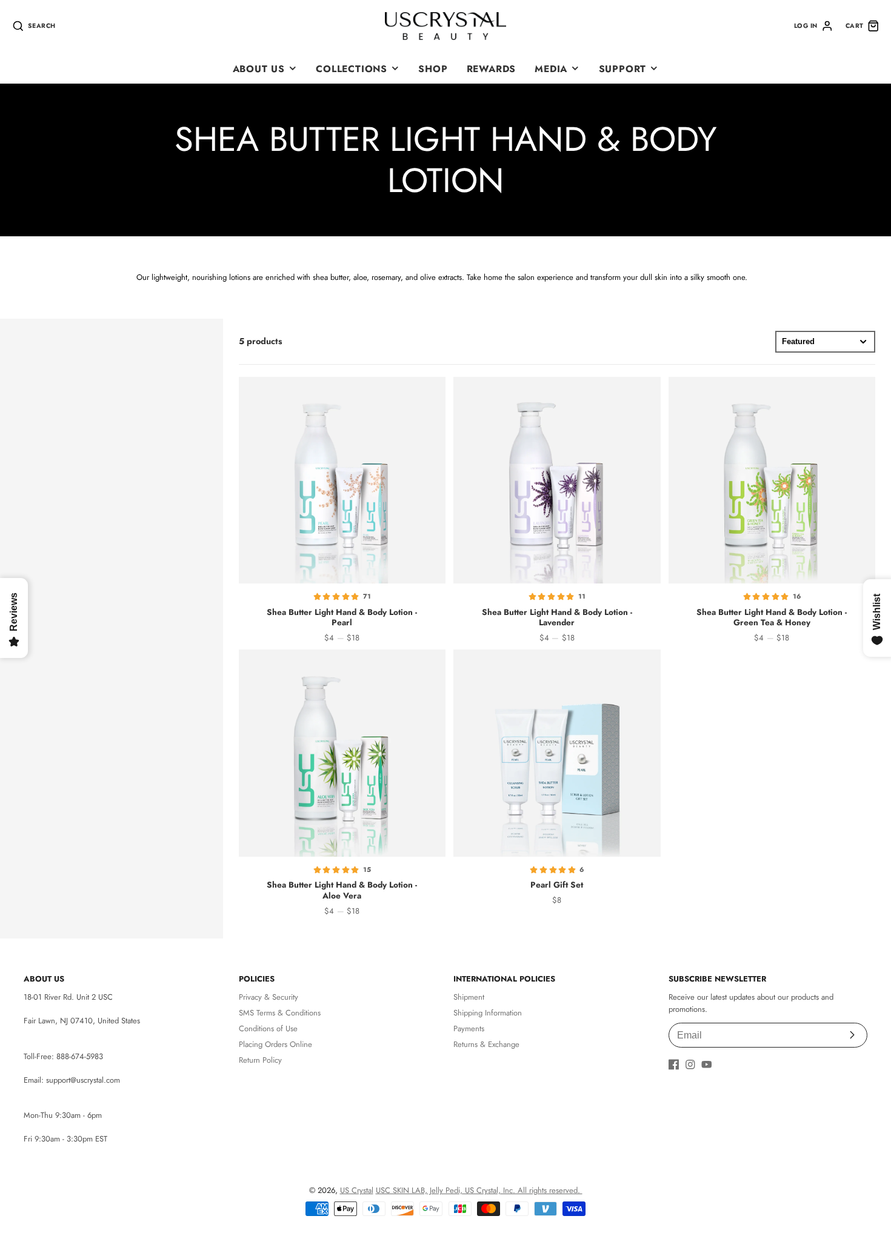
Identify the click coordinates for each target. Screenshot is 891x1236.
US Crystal (356, 1190)
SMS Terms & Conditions (280, 1012)
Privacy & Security (268, 997)
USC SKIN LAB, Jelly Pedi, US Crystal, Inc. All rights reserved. (479, 1190)
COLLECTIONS (351, 69)
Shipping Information (487, 1012)
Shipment (468, 997)
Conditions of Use (268, 1028)
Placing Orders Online (275, 1044)
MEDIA (551, 69)
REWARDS (491, 69)
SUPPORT (622, 69)
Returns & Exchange (486, 1044)
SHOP (432, 69)
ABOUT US (259, 69)
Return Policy (260, 1060)
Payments (468, 1028)
